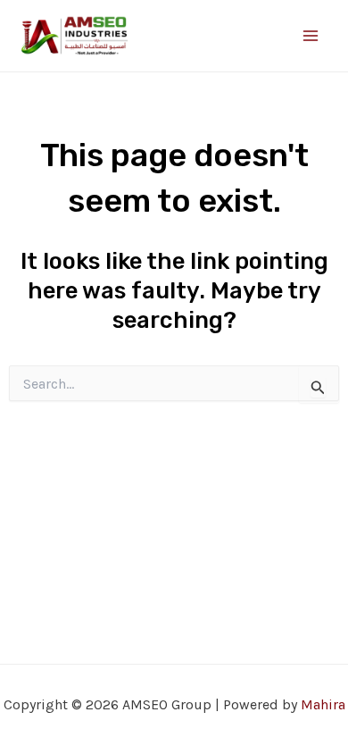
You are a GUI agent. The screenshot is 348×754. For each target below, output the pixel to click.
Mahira (323, 704)
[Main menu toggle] (310, 35)
